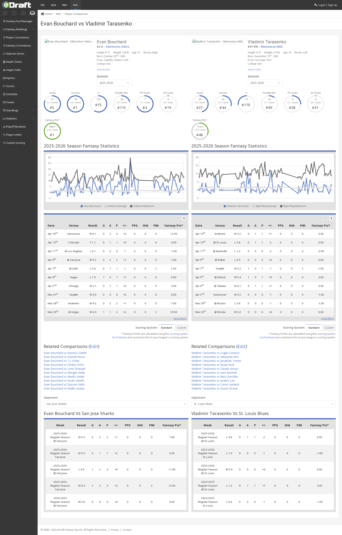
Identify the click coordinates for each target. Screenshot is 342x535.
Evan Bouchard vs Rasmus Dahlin (65, 353)
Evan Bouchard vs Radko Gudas (64, 388)
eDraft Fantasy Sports (69, 529)
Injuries (10, 78)
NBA (64, 5)
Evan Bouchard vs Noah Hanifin (64, 380)
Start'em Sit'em (15, 53)
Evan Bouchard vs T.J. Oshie (61, 361)
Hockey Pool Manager (19, 21)
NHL (75, 5)
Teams (10, 102)
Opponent (51, 397)
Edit (94, 346)
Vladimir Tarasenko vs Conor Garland (215, 384)
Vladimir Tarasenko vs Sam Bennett (214, 372)
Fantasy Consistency (18, 45)
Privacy (115, 529)
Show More (180, 318)
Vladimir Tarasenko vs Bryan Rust (212, 365)
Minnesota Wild (271, 46)
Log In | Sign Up (327, 5)
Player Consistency (17, 37)
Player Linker (14, 134)
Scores (10, 86)
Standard (166, 327)
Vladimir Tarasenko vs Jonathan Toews (216, 361)
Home (48, 14)
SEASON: (102, 76)
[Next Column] (183, 218)
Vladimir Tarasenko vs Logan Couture (215, 353)
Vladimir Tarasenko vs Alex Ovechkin (214, 376)
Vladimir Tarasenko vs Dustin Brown (214, 388)
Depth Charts (14, 61)
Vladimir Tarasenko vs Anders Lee (213, 380)
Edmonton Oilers (117, 46)
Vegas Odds (13, 70)
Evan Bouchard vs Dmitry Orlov (64, 365)
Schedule (11, 94)
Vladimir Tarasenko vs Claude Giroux (214, 369)
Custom (181, 327)
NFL (43, 5)
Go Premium (119, 337)
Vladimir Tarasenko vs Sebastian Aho (215, 357)
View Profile (103, 69)
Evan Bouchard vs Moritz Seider (64, 376)
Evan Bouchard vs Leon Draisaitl (64, 369)
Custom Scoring (15, 143)
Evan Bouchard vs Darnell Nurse (64, 357)
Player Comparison (76, 14)
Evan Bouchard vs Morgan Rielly (64, 372)
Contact (127, 529)
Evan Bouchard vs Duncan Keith (64, 384)
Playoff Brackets (16, 126)
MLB (53, 5)
